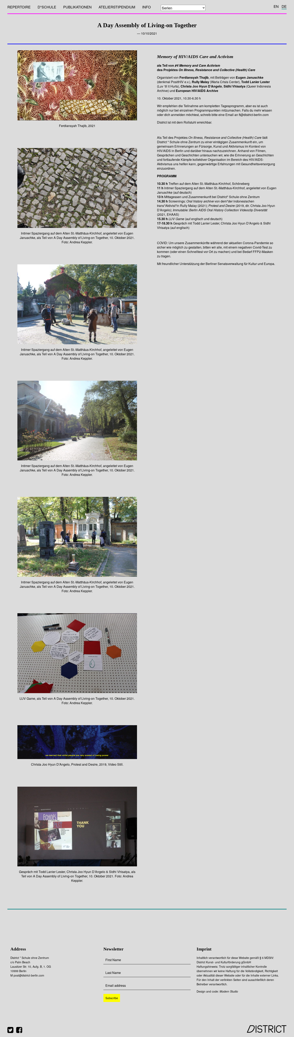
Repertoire (19, 6)
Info (146, 6)
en (276, 6)
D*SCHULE (47, 6)
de (284, 6)
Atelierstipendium (117, 6)
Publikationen (77, 6)
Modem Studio (229, 991)
